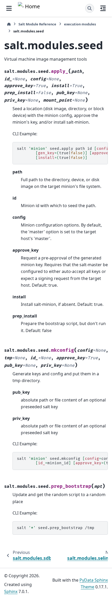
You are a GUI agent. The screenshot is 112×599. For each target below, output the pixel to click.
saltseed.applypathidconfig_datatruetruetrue (62, 153)
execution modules (80, 24)
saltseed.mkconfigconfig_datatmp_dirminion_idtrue (62, 461)
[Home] (9, 24)
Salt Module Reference (37, 24)
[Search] (89, 8)
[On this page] (103, 8)
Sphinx (10, 591)
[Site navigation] (9, 8)
